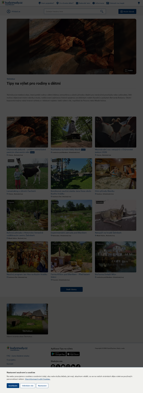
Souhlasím (12, 386)
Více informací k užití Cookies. (37, 379)
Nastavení (42, 386)
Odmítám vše (27, 386)
